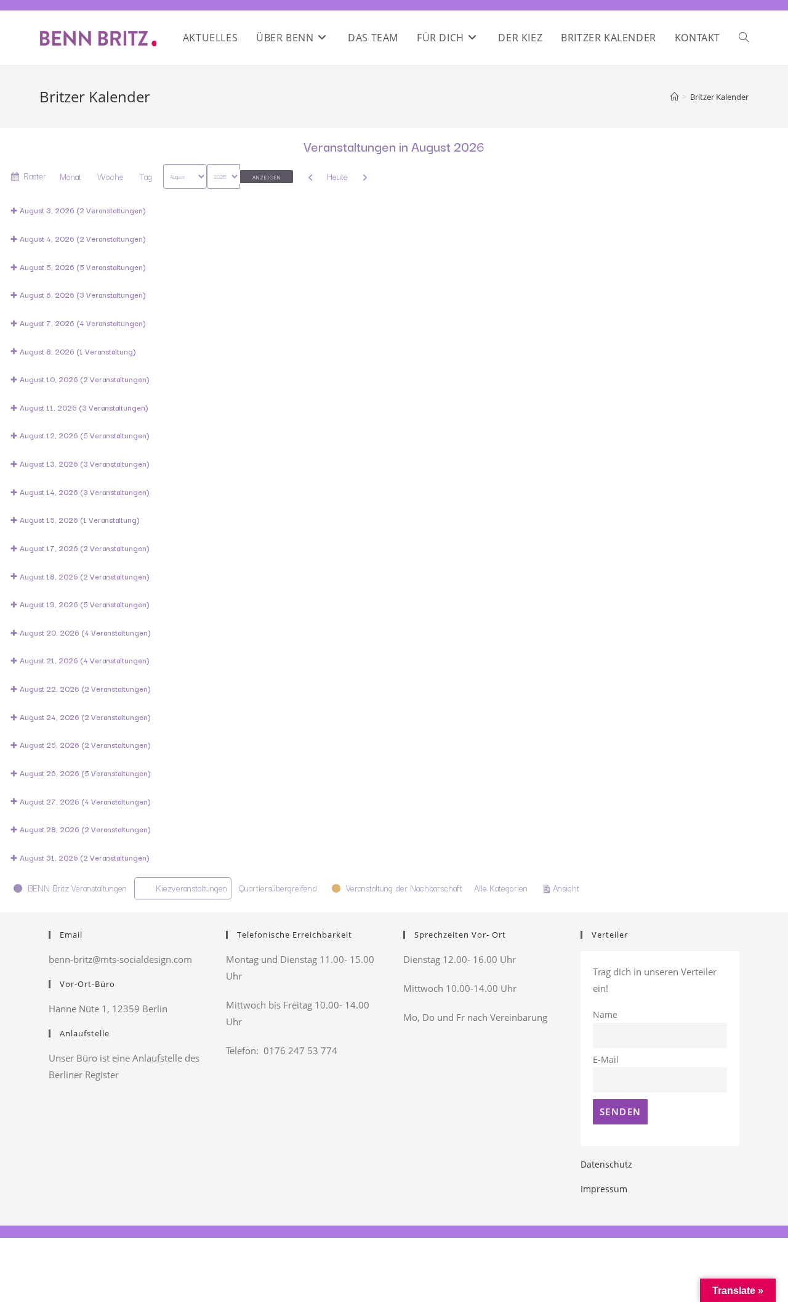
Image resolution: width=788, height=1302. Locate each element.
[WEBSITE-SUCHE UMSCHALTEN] (744, 37)
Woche (110, 176)
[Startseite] (674, 96)
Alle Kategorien (501, 888)
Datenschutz (606, 1164)
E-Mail (606, 1059)
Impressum (604, 1189)
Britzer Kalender (719, 96)
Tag (146, 176)
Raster (35, 178)
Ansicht (568, 887)
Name (605, 1014)
